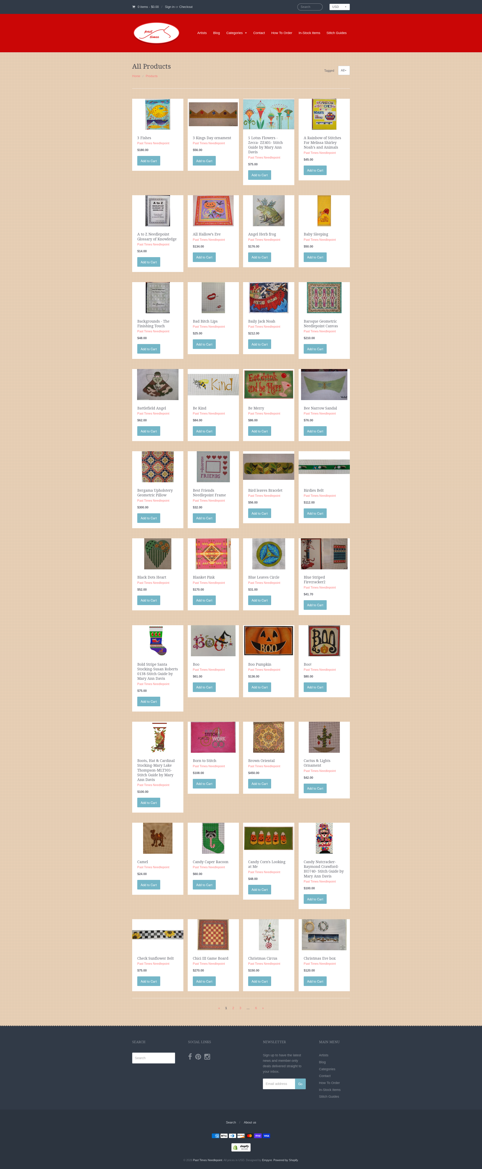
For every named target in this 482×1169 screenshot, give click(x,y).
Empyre (267, 1160)
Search (231, 1122)
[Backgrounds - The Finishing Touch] (158, 297)
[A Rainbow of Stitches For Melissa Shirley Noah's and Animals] (324, 114)
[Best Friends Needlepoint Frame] (213, 467)
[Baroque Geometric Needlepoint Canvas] (324, 297)
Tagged (329, 70)
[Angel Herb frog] (269, 210)
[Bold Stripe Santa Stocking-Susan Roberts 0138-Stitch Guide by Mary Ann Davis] (157, 640)
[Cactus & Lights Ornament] (324, 737)
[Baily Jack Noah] (268, 297)
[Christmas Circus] (269, 934)
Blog (216, 33)
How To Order (281, 33)
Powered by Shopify (285, 1160)
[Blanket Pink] (213, 553)
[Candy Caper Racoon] (213, 838)
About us (250, 1122)
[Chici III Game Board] (213, 934)
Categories (234, 33)
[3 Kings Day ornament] (213, 114)
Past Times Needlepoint (207, 1160)
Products (152, 76)
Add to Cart (149, 161)
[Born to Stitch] (213, 737)
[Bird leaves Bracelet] (268, 467)
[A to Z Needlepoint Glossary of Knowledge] (158, 210)
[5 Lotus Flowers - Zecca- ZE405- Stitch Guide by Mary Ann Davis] (268, 114)
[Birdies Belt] (324, 467)
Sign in (170, 7)
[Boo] (213, 640)
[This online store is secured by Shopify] (241, 1147)
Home (136, 76)
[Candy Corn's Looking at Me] (268, 838)
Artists (202, 33)
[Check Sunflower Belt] (157, 934)
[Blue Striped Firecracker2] (324, 553)
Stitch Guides (336, 33)
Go (300, 1084)
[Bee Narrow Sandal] (324, 384)
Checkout (186, 7)
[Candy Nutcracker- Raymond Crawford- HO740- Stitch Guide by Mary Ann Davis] (324, 838)
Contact (259, 33)
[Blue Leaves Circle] (268, 553)
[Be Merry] (268, 384)
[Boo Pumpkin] (268, 640)
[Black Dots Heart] (157, 553)
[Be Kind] (213, 384)
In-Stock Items (309, 33)
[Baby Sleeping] (324, 210)
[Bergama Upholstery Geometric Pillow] (158, 467)
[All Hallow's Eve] (213, 210)
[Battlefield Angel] (157, 384)
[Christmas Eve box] (324, 934)
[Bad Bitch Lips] (213, 297)
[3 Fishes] (157, 114)
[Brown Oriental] (268, 737)
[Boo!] (324, 640)
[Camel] (157, 838)
